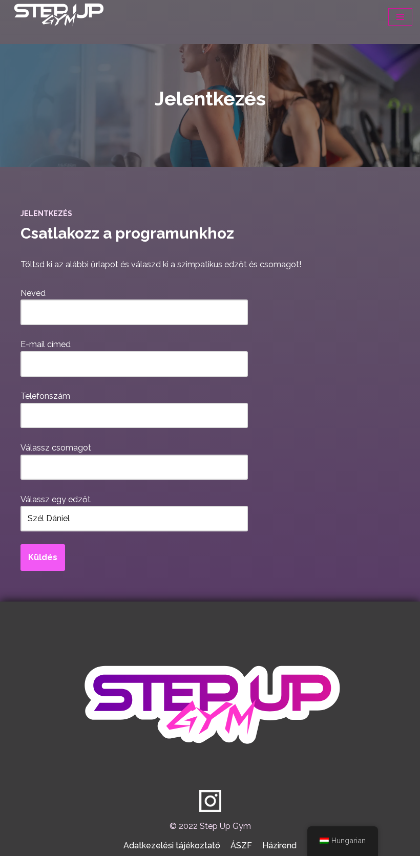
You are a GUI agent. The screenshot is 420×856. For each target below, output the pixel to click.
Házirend (279, 845)
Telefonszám (45, 396)
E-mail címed (45, 344)
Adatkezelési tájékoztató (171, 845)
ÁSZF (241, 845)
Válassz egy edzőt (55, 499)
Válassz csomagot (55, 448)
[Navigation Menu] (400, 17)
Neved (33, 293)
